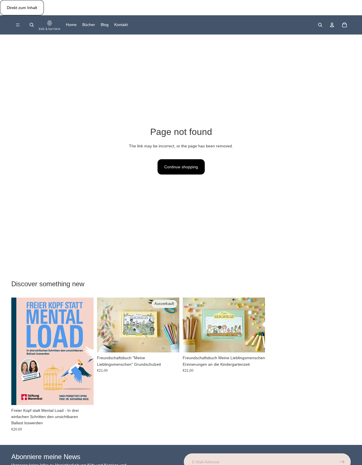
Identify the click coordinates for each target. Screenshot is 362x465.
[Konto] (332, 25)
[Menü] (17, 25)
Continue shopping (181, 167)
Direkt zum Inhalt (22, 7)
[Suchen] (31, 25)
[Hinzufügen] (256, 344)
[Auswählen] (85, 396)
